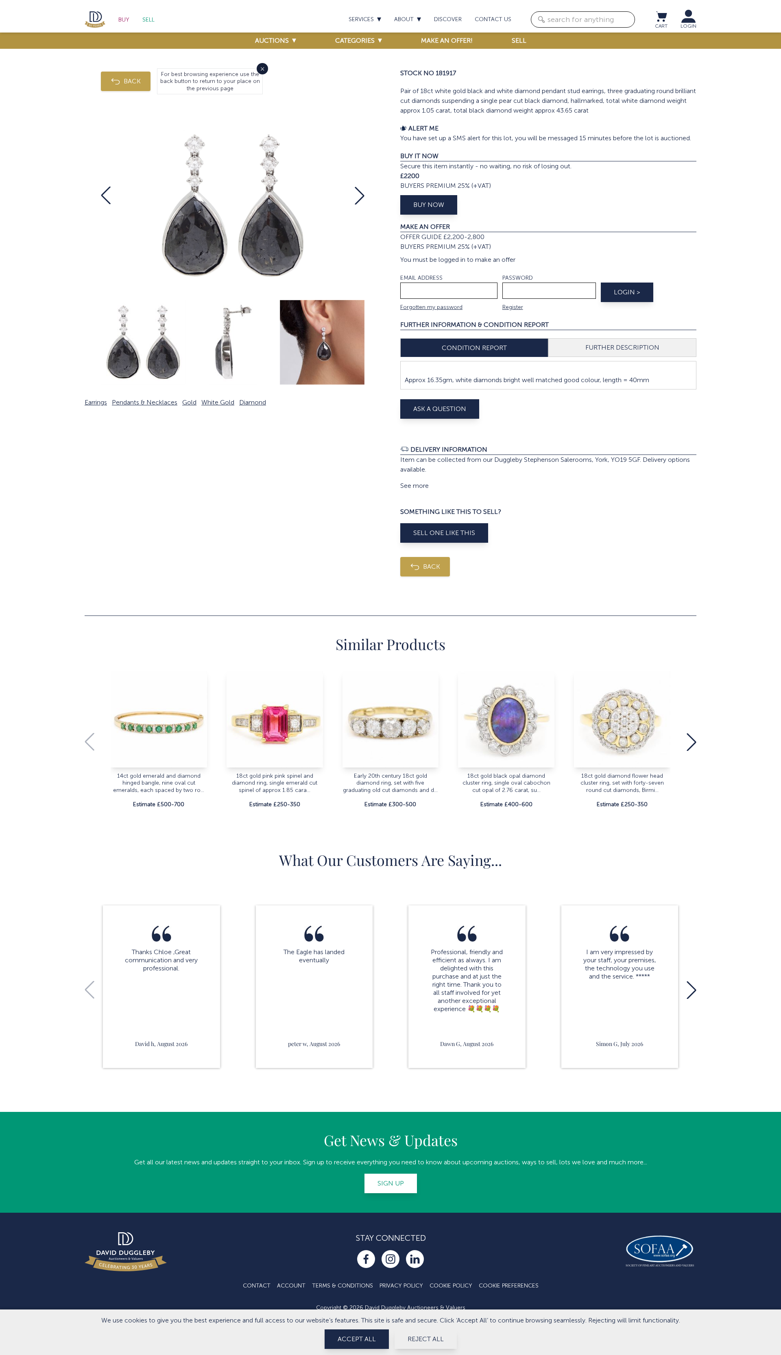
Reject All (426, 1338)
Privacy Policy (401, 1286)
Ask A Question (439, 408)
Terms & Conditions (342, 1286)
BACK (132, 81)
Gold (189, 402)
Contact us (493, 19)
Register (512, 307)
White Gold (217, 402)
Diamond (252, 402)
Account (291, 1286)
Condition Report (474, 347)
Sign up (390, 1183)
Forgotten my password (431, 307)
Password (517, 278)
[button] (106, 195)
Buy (123, 20)
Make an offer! (447, 40)
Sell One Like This (444, 532)
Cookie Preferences (509, 1286)
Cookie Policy (451, 1286)
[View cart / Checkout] (661, 16)
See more (414, 485)
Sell (148, 20)
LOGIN (688, 26)
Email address (421, 278)
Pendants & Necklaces (144, 402)
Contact (257, 1286)
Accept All (357, 1338)
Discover (448, 19)
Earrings (96, 402)
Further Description (622, 347)
